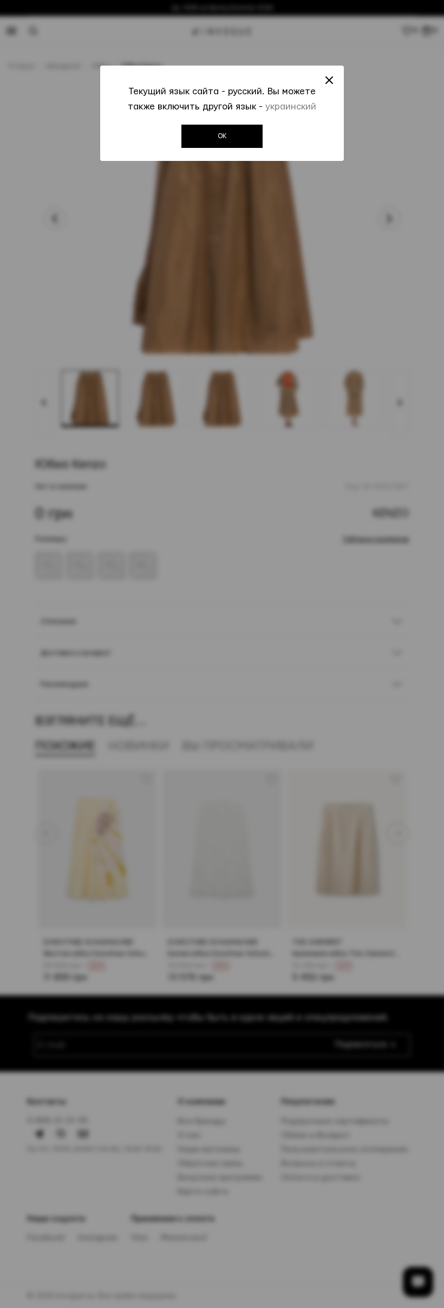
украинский (290, 106)
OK (222, 136)
